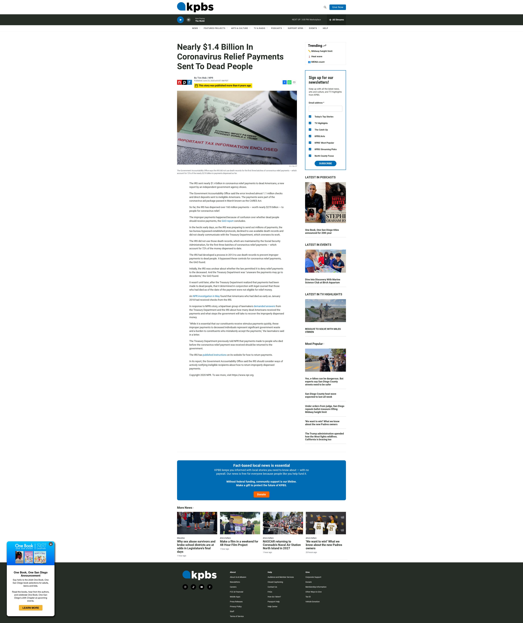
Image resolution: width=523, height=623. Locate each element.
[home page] (195, 7)
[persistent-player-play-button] (180, 19)
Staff (232, 611)
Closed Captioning (275, 582)
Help (325, 28)
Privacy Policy (236, 606)
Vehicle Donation (312, 602)
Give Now (337, 7)
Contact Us (272, 587)
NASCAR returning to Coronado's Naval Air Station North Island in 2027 (282, 545)
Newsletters (235, 582)
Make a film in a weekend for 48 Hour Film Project (239, 543)
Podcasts (276, 28)
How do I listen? (274, 597)
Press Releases (236, 602)
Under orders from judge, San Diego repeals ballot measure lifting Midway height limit (324, 409)
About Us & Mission (238, 577)
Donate (261, 494)
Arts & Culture (239, 28)
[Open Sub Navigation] (200, 28)
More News (184, 507)
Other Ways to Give (313, 592)
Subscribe (325, 163)
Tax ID (308, 597)
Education (181, 538)
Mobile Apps (235, 597)
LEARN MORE (30, 608)
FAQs (270, 592)
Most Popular (314, 343)
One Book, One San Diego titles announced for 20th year (322, 231)
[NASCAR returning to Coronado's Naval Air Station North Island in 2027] (283, 523)
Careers (233, 587)
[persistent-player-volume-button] (188, 20)
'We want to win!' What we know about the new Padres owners (322, 423)
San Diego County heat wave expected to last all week (320, 395)
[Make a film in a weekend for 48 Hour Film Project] (240, 523)
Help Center (272, 606)
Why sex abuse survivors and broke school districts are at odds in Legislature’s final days (196, 546)
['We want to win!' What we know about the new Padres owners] (326, 523)
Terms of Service (237, 616)
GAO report (228, 220)
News (195, 28)
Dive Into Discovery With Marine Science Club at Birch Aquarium (322, 281)
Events (313, 28)
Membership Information (315, 587)
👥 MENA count (316, 61)
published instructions (214, 354)
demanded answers (264, 306)
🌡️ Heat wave (315, 56)
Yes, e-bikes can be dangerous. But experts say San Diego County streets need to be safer (324, 381)
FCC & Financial (236, 592)
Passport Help (274, 602)
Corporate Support (313, 577)
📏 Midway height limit (320, 51)
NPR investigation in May (206, 296)
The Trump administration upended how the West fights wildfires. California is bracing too (324, 436)
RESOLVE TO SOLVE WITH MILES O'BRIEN (323, 330)
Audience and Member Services (281, 577)
